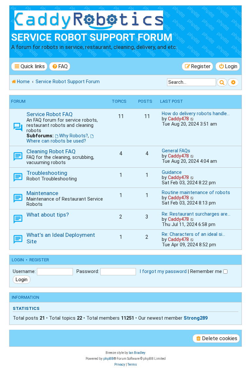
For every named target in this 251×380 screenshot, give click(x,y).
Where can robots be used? (56, 141)
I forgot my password (163, 271)
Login (18, 259)
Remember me (206, 271)
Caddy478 (178, 118)
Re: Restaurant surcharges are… (196, 214)
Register (39, 259)
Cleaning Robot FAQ (50, 151)
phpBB (108, 358)
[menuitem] (60, 66)
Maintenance (42, 193)
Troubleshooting (46, 173)
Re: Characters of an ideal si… (193, 234)
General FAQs (176, 150)
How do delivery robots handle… (196, 113)
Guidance (172, 172)
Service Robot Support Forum (91, 37)
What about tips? (47, 214)
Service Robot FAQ (49, 114)
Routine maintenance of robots (196, 192)
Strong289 (196, 318)
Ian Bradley (137, 353)
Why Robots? (73, 135)
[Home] (90, 19)
